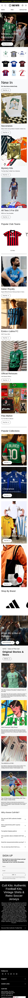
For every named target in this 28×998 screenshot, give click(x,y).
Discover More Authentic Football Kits (11, 928)
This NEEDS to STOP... (7, 763)
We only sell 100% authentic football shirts (11, 819)
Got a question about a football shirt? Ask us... (12, 836)
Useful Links (5, 984)
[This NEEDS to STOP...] (14, 748)
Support (4, 979)
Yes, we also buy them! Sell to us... (10, 847)
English (16, 997)
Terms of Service (10, 878)
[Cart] (25, 5)
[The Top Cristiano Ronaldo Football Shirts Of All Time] (14, 675)
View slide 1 (12, 45)
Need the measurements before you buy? (12, 842)
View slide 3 (15, 45)
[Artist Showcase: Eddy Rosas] (14, 712)
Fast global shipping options (9, 831)
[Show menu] (2, 5)
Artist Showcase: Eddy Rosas (9, 727)
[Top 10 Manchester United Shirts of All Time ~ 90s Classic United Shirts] (14, 783)
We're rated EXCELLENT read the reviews (10, 825)
